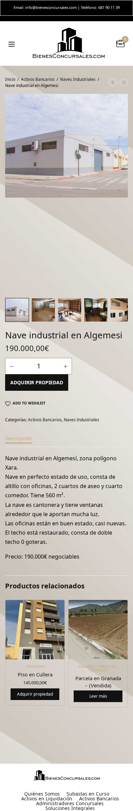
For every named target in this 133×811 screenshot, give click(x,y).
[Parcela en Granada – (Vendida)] (98, 629)
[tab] (66, 441)
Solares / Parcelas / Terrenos (98, 668)
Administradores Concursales (70, 803)
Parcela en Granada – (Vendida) (98, 682)
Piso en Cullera (35, 674)
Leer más (98, 696)
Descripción (18, 438)
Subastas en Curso (87, 793)
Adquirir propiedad (36, 382)
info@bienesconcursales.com (51, 7)
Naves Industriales (77, 79)
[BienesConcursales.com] (69, 43)
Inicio (10, 79)
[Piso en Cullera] (34, 629)
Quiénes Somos (42, 793)
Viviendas (35, 666)
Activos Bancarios (38, 79)
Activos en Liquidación (46, 798)
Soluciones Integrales (70, 808)
